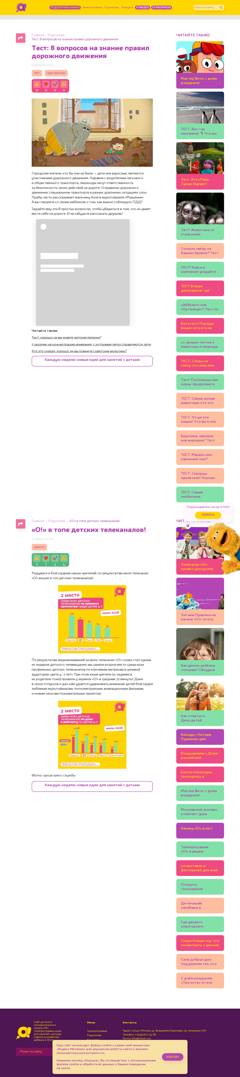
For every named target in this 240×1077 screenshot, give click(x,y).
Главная (38, 35)
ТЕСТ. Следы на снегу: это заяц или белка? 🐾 (197, 364)
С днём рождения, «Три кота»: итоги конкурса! (197, 981)
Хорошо (172, 1057)
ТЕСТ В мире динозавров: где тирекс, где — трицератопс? (195, 289)
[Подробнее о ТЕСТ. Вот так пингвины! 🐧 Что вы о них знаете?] (200, 115)
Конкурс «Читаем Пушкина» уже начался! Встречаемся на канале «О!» (200, 737)
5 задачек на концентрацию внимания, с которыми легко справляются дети (91, 344)
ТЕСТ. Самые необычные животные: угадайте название (199, 495)
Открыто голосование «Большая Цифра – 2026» (197, 887)
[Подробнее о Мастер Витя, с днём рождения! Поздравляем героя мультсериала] (200, 65)
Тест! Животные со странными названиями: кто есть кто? (199, 233)
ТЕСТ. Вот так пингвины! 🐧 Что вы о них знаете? (199, 132)
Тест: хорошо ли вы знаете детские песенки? (66, 337)
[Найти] (221, 7)
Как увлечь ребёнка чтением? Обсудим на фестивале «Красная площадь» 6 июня (199, 668)
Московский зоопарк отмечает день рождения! (199, 812)
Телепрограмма (92, 7)
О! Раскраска (161, 7)
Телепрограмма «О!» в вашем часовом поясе (194, 850)
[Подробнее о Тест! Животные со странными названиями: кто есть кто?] (200, 216)
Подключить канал (65, 7)
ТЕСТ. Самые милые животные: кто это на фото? (198, 401)
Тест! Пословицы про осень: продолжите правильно (199, 382)
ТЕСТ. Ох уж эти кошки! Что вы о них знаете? (198, 420)
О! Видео (142, 7)
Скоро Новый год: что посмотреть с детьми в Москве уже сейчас (200, 943)
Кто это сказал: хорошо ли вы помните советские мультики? (79, 351)
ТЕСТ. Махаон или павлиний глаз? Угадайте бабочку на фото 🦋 (199, 457)
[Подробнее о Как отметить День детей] (200, 702)
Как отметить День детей (193, 718)
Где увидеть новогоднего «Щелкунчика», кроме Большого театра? (200, 925)
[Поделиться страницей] (20, 38)
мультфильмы (56, 73)
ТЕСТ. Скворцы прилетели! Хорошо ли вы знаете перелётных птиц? (198, 476)
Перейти (208, 515)
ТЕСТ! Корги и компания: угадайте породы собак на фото (198, 270)
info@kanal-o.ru (141, 1038)
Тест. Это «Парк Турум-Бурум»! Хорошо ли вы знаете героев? (199, 182)
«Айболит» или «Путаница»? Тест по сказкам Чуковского (199, 308)
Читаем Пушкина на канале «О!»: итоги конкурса (198, 618)
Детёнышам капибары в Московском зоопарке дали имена (199, 906)
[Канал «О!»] (21, 7)
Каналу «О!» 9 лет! (196, 828)
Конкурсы (127, 7)
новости (39, 547)
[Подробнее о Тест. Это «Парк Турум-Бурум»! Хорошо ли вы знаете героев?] (200, 166)
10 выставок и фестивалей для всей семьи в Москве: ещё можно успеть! (199, 869)
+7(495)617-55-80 (145, 1035)
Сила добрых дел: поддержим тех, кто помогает (199, 962)
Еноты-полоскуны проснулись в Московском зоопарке (196, 775)
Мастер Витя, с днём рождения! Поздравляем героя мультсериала (199, 81)
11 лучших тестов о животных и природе (199, 344)
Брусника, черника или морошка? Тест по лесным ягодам (198, 439)
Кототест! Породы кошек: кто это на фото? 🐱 (197, 326)
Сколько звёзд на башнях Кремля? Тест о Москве (200, 251)
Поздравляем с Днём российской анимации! (199, 756)
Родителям (112, 7)
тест (37, 73)
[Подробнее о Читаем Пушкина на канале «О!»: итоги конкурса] (200, 601)
